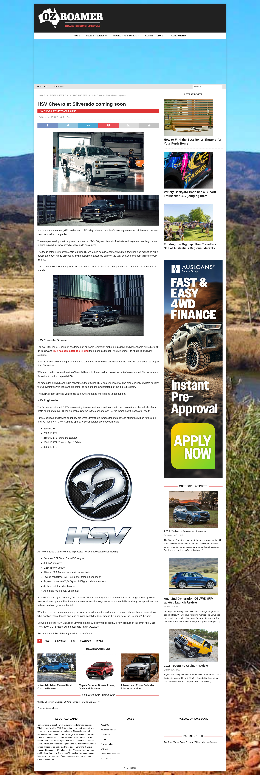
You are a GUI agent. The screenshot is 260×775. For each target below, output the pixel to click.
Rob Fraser (67, 117)
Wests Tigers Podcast (183, 742)
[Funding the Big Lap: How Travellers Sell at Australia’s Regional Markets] (193, 222)
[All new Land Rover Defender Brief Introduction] (140, 667)
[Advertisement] (130, 61)
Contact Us (58, 86)
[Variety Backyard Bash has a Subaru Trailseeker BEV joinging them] (193, 170)
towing (99, 641)
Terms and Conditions (110, 754)
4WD (47, 641)
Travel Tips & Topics (125, 35)
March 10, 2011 (173, 670)
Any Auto (168, 742)
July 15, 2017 (172, 606)
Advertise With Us (108, 730)
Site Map (104, 749)
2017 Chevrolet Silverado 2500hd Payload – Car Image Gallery (69, 702)
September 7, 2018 (174, 535)
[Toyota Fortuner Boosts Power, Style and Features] (98, 667)
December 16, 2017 (49, 117)
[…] (203, 550)
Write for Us (106, 758)
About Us (41, 86)
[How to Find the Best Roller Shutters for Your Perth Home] (193, 117)
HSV (73, 641)
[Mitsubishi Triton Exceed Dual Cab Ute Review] (56, 667)
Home (77, 35)
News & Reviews (95, 35)
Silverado (85, 641)
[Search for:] (207, 86)
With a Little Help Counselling (207, 742)
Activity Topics (154, 35)
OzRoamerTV (178, 35)
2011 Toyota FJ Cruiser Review (186, 665)
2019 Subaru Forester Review (185, 531)
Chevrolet (60, 641)
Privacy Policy (107, 744)
